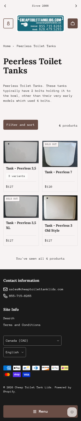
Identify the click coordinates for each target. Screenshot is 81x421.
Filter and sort (21, 124)
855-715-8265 (20, 296)
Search (9, 318)
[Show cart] (73, 23)
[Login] (8, 23)
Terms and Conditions (22, 325)
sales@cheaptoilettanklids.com (36, 289)
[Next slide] (76, 6)
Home (7, 46)
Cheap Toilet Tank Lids (33, 387)
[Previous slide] (5, 6)
